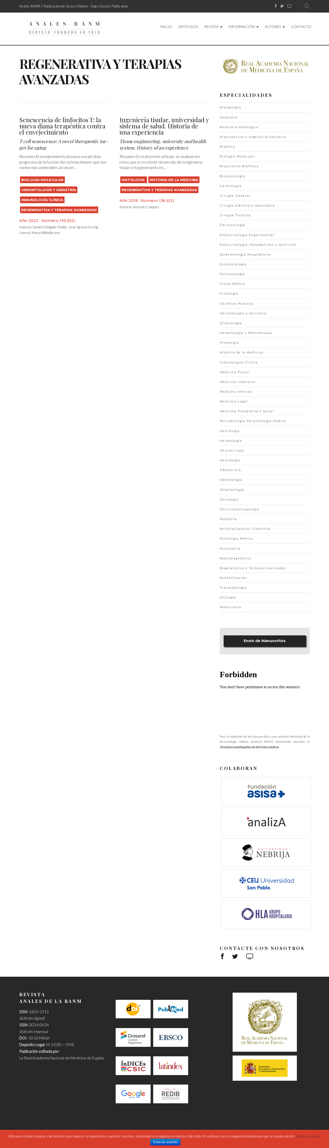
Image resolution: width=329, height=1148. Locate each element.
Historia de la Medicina (174, 180)
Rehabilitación (233, 578)
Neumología (231, 441)
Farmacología (232, 274)
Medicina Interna (236, 391)
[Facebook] (276, 6)
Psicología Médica (236, 538)
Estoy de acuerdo (165, 1142)
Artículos (188, 26)
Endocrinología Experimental (247, 235)
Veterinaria (230, 607)
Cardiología (231, 186)
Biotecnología (232, 176)
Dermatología (233, 225)
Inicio (166, 26)
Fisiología (229, 293)
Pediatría (228, 519)
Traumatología (233, 587)
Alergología (230, 107)
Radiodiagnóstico (235, 558)
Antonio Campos (146, 207)
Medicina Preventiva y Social (247, 411)
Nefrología (230, 431)
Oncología (229, 499)
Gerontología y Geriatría (48, 190)
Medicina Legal (234, 401)
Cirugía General (235, 195)
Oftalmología (232, 490)
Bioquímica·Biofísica (239, 166)
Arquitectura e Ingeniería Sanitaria (253, 137)
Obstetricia (230, 470)
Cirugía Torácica (235, 215)
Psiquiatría (230, 548)
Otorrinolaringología (239, 509)
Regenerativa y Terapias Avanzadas (59, 210)
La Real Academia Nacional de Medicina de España (61, 1058)
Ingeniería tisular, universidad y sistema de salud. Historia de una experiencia (164, 126)
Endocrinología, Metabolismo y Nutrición (258, 245)
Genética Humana (236, 303)
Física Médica (232, 284)
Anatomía (229, 117)
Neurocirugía (232, 450)
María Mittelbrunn (46, 232)
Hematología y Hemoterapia (246, 333)
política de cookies (308, 1136)
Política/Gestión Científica (245, 529)
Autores (273, 26)
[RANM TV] (289, 6)
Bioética (227, 146)
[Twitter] (282, 6)
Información (242, 26)
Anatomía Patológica (239, 127)
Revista (211, 26)
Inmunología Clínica (42, 200)
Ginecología (231, 323)
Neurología (230, 460)
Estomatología (233, 264)
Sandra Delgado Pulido (50, 227)
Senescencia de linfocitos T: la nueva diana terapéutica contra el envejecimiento (62, 126)
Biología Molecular (42, 180)
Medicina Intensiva (237, 382)
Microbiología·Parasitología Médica (253, 421)
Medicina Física (234, 372)
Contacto (301, 26)
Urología (228, 597)
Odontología (231, 480)
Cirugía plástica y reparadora (247, 205)
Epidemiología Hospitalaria (245, 254)
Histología (134, 180)
